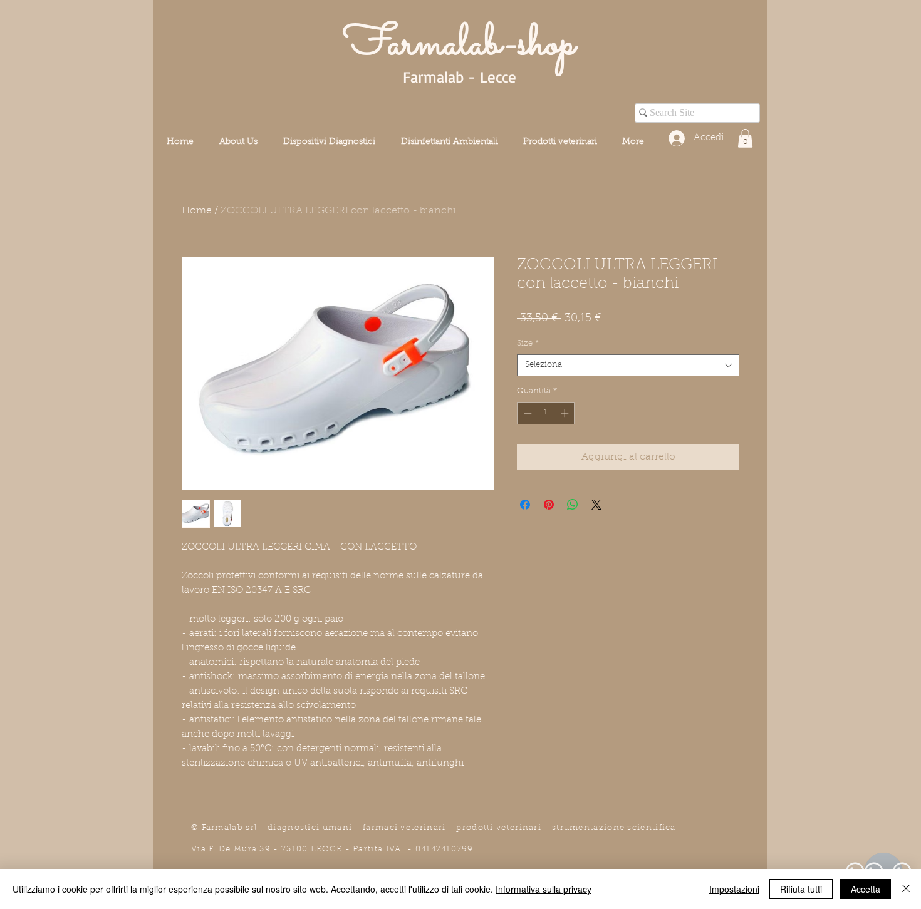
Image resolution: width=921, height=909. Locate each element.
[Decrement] (526, 413)
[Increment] (565, 413)
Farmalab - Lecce (459, 76)
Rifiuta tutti (801, 889)
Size (528, 343)
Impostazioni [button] (734, 889)
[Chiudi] (905, 889)
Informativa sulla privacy (543, 889)
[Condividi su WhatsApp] (572, 504)
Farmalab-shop (459, 45)
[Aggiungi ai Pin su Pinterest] (548, 504)
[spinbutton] (546, 413)
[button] (745, 138)
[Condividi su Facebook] (525, 504)
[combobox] (628, 365)
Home (197, 211)
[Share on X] (596, 504)
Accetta (865, 889)
